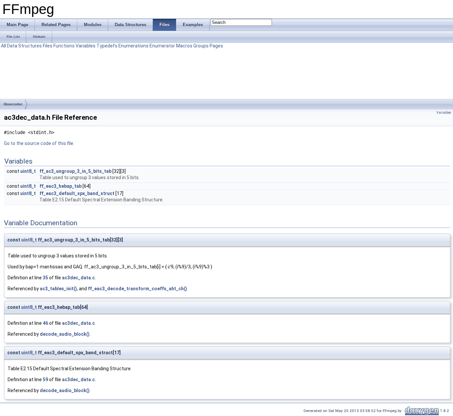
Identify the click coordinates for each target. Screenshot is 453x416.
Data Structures (24, 45)
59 (45, 379)
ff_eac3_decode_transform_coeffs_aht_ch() (137, 288)
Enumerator (162, 45)
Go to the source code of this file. (39, 143)
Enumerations (133, 45)
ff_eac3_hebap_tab (60, 186)
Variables (86, 45)
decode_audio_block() (65, 334)
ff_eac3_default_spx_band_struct (76, 193)
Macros (184, 45)
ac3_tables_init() (58, 288)
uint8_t (28, 171)
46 (45, 323)
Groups (201, 45)
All (3, 45)
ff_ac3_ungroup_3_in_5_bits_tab (75, 171)
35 (45, 277)
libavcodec (13, 104)
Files (47, 45)
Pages (216, 45)
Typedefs (107, 45)
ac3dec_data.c (78, 277)
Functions (64, 45)
